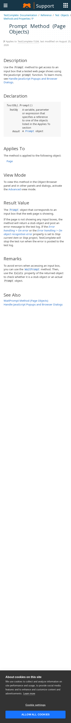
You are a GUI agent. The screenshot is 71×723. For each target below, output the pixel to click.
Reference (46, 15)
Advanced (14, 189)
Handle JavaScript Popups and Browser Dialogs (33, 304)
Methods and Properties (17, 18)
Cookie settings (35, 705)
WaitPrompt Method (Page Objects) (26, 300)
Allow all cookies (35, 714)
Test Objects (62, 15)
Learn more (29, 693)
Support (45, 6)
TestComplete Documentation (20, 15)
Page (10, 161)
